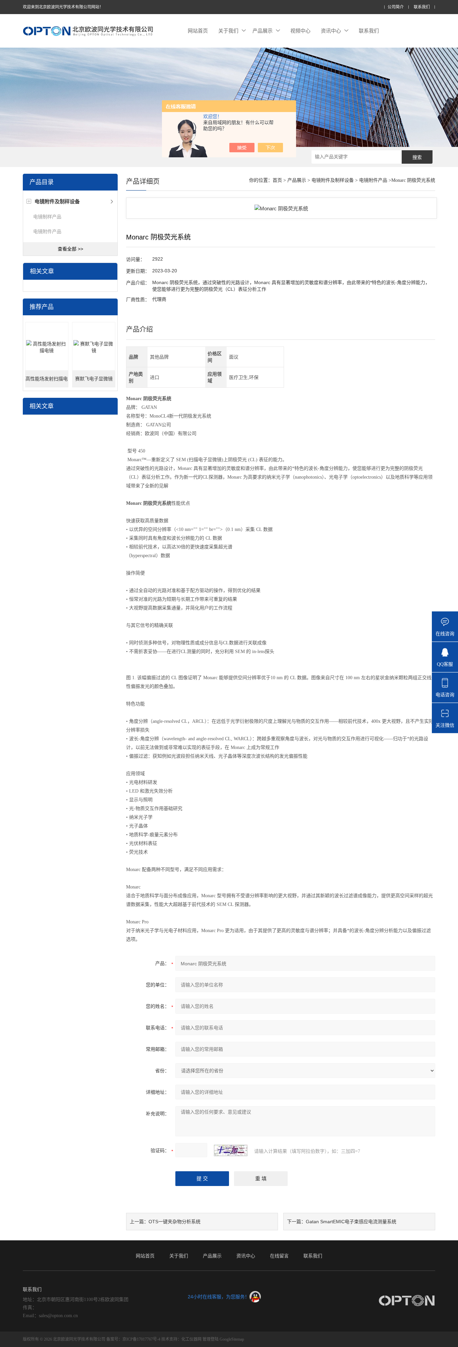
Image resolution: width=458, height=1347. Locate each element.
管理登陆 (211, 1339)
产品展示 (262, 31)
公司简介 (396, 7)
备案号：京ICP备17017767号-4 (133, 1339)
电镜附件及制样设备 (332, 180)
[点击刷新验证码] (230, 1150)
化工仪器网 (191, 1339)
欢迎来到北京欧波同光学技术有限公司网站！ (63, 7)
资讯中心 (331, 31)
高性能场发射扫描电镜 (46, 381)
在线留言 (279, 1255)
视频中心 (300, 31)
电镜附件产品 (47, 231)
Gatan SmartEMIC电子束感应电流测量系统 (351, 1221)
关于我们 (228, 31)
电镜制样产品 (47, 216)
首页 (277, 180)
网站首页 (198, 31)
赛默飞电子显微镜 (94, 378)
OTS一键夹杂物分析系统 (175, 1221)
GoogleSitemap (232, 1339)
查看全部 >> (70, 249)
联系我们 (422, 7)
